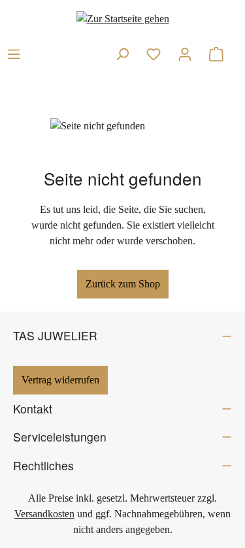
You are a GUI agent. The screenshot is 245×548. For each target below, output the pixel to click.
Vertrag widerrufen (60, 379)
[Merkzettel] (153, 54)
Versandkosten (44, 513)
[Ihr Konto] (185, 54)
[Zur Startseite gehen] (123, 18)
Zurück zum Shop (123, 283)
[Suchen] (122, 54)
